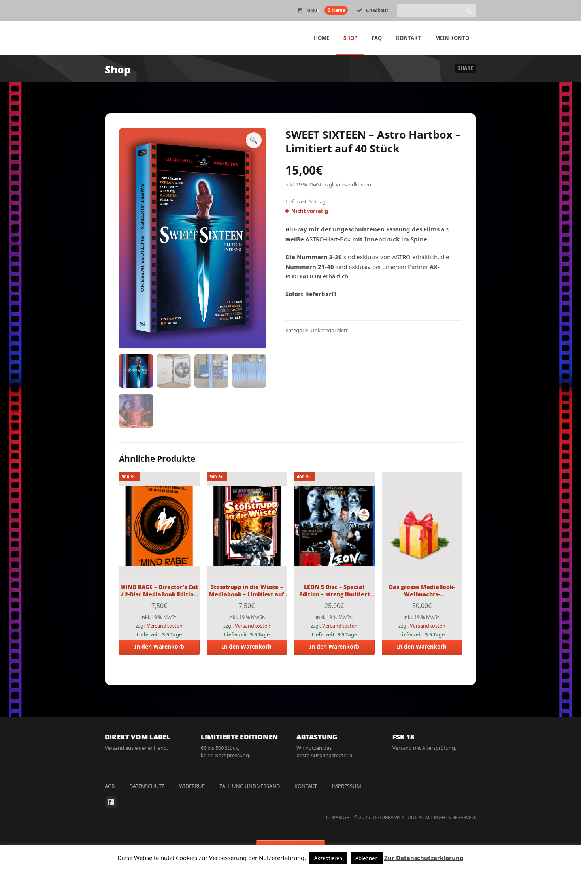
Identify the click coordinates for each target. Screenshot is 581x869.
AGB (110, 786)
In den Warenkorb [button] (159, 646)
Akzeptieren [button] (328, 857)
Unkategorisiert (329, 330)
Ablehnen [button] (366, 857)
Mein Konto (452, 37)
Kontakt (408, 37)
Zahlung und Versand (249, 786)
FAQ (377, 37)
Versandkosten (353, 184)
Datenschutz (146, 786)
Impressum (346, 786)
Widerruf (192, 786)
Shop (350, 37)
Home (321, 37)
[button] (254, 140)
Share (465, 68)
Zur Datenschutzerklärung (424, 857)
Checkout (377, 10)
